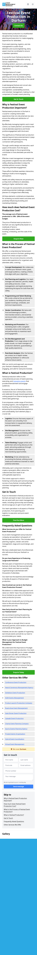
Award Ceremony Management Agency (19, 687)
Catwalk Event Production (14, 718)
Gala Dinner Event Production (15, 713)
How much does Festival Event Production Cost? (15, 805)
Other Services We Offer (12, 825)
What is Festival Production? (14, 815)
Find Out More (18, 520)
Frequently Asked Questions (14, 821)
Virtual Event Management (14, 744)
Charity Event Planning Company (17, 724)
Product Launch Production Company (18, 703)
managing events (19, 381)
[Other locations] (28, 4)
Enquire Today (18, 672)
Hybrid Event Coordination (14, 739)
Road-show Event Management (16, 708)
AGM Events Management (14, 698)
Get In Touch (18, 99)
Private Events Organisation (15, 734)
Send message (18, 786)
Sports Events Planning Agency (16, 729)
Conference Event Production (15, 682)
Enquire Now (18, 239)
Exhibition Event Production (15, 693)
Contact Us (18, 26)
